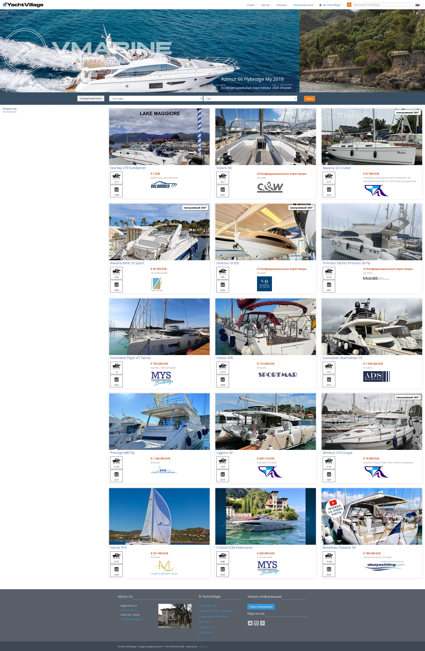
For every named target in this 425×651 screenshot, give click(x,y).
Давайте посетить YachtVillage (216, 610)
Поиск (309, 98)
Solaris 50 (223, 168)
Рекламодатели (208, 605)
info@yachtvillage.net (131, 619)
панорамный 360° (407, 112)
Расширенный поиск (91, 98)
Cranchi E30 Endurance (234, 547)
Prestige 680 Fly (122, 452)
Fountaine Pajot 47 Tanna (130, 358)
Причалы (281, 4)
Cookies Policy (206, 627)
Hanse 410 (118, 547)
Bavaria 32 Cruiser (337, 168)
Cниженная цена (303, 4)
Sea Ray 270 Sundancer (128, 168)
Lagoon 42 (224, 452)
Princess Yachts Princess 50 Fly (346, 263)
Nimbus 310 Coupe (337, 452)
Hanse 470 (224, 358)
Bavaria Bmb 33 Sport (127, 263)
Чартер (265, 4)
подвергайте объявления (213, 616)
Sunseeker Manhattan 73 (342, 358)
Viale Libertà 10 (128, 610)
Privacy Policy (206, 632)
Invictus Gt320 (227, 263)
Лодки (251, 4)
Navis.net (202, 646)
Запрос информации (261, 606)
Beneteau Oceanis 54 (339, 547)
